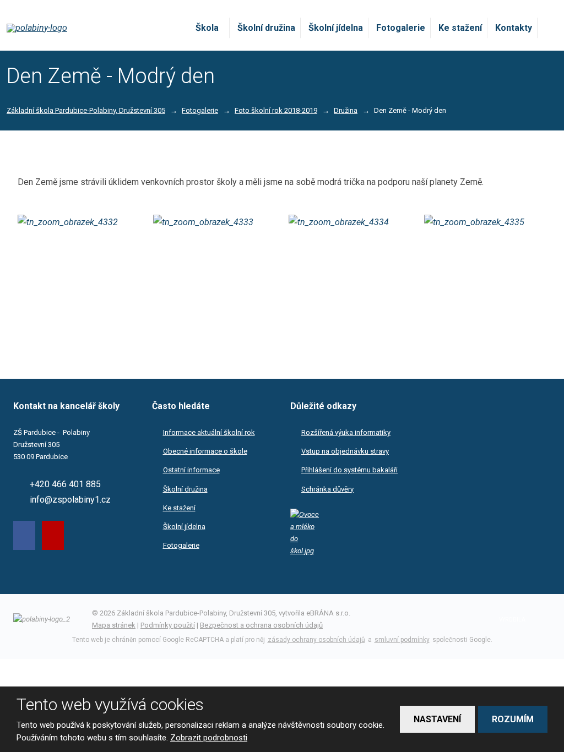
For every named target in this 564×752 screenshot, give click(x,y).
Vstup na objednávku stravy (345, 451)
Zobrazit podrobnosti (208, 738)
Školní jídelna (335, 28)
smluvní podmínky (402, 640)
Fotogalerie (400, 28)
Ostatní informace (191, 470)
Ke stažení (460, 28)
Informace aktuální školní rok (209, 432)
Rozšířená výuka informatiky (346, 432)
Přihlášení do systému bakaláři (349, 470)
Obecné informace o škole (205, 451)
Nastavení (437, 719)
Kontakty (513, 28)
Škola (207, 28)
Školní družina (266, 28)
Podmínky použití (167, 625)
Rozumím (513, 719)
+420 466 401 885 (65, 484)
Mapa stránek (113, 625)
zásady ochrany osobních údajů (316, 640)
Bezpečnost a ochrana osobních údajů (261, 625)
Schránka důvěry (327, 489)
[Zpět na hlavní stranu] (71, 28)
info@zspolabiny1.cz (70, 499)
